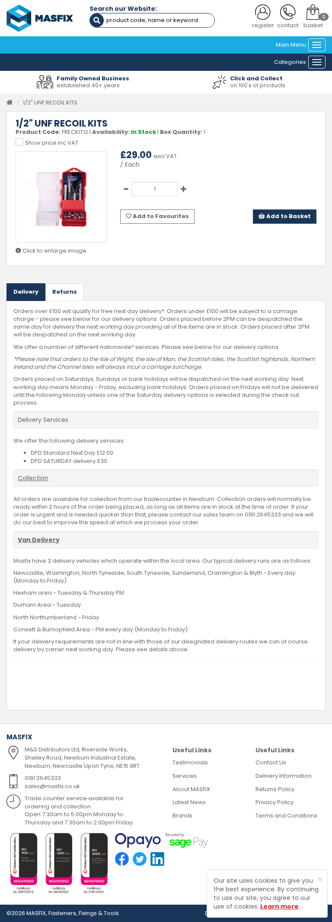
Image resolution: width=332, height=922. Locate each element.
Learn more (279, 906)
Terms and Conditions (286, 815)
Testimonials (190, 762)
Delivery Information (283, 776)
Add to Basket (288, 216)
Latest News (189, 802)
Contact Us (270, 762)
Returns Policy (274, 789)
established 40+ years (88, 85)
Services (184, 776)
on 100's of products (257, 85)
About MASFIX (191, 789)
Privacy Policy (274, 802)
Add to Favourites (160, 216)
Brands (182, 815)
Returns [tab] (64, 292)
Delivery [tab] (25, 292)
